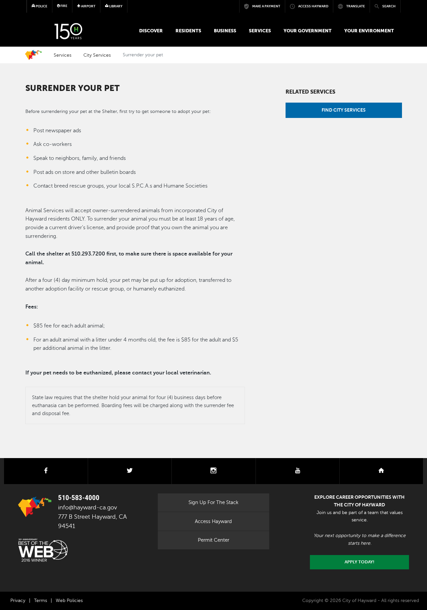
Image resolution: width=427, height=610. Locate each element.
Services (260, 30)
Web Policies (69, 600)
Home (33, 55)
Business (225, 30)
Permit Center (213, 540)
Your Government (308, 30)
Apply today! (359, 562)
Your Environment (369, 30)
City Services (97, 55)
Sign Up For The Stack (213, 502)
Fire (63, 6)
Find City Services (344, 110)
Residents (188, 30)
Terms (40, 600)
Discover (151, 30)
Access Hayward (213, 521)
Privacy (17, 600)
